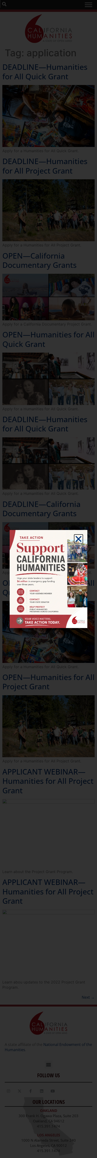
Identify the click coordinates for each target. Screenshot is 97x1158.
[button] (78, 539)
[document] (48, 579)
